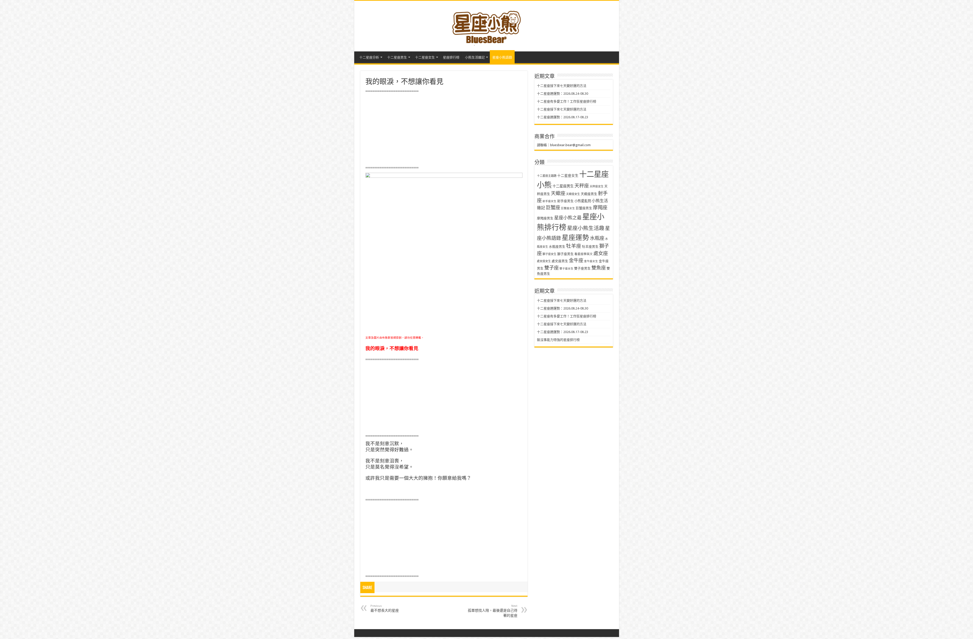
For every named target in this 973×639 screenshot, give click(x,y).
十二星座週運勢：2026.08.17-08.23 (562, 117)
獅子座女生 (549, 254)
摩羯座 (600, 207)
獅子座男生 (565, 254)
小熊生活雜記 (475, 57)
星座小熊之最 (568, 217)
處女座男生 (560, 261)
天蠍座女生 (573, 194)
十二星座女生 (425, 57)
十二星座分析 (369, 57)
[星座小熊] (486, 25)
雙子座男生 (582, 268)
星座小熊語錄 (502, 57)
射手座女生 (549, 201)
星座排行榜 (451, 57)
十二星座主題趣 (546, 176)
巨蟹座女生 (568, 208)
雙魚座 (598, 268)
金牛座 (576, 260)
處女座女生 (544, 261)
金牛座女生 (591, 261)
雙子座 (551, 268)
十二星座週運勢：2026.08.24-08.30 (562, 93)
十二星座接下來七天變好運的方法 (561, 86)
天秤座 (581, 186)
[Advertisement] (443, 129)
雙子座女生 (566, 268)
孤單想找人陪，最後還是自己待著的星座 (492, 610)
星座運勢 (575, 237)
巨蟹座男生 (584, 208)
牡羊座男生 (590, 246)
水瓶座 (597, 238)
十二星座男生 (397, 57)
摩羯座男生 (545, 218)
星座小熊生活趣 (585, 228)
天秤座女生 (597, 186)
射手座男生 (565, 201)
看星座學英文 (583, 254)
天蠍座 (558, 193)
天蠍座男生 (589, 194)
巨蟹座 (553, 207)
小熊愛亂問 (582, 201)
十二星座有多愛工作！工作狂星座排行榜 (566, 101)
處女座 (600, 253)
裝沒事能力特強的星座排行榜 (558, 340)
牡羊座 (573, 246)
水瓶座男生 (557, 246)
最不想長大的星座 (384, 608)
